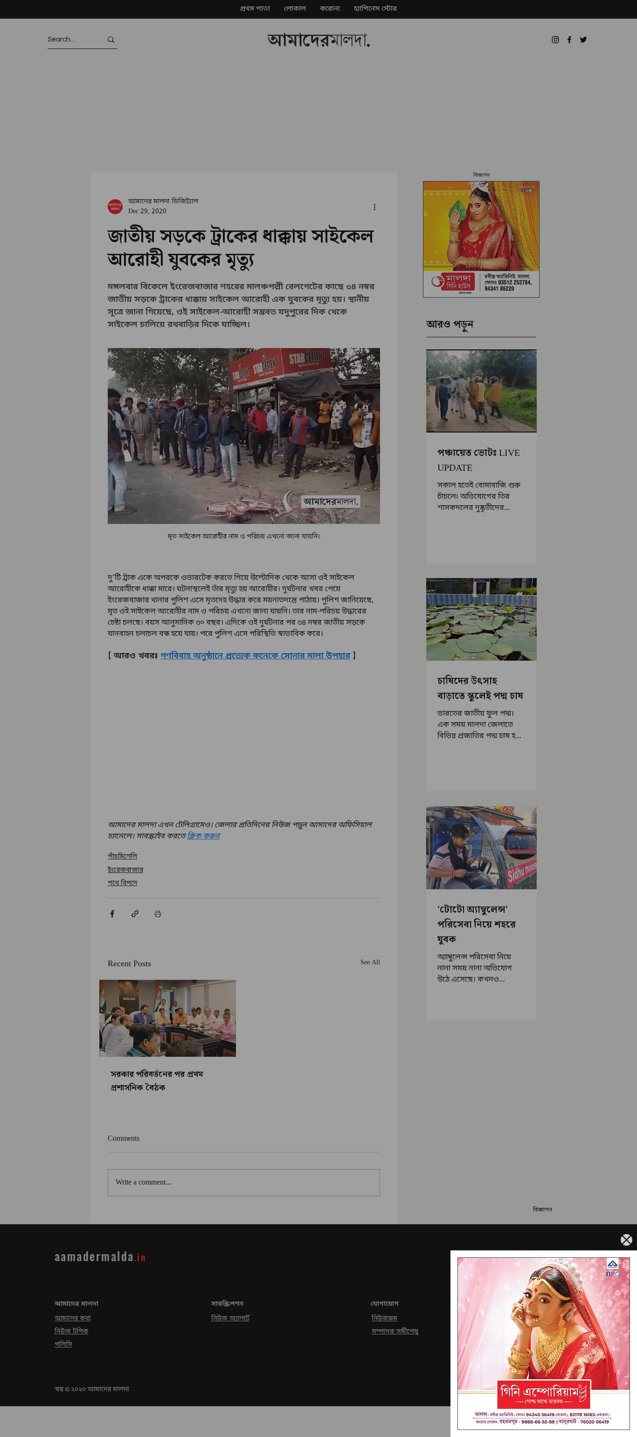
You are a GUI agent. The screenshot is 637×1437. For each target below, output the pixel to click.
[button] (626, 1240)
